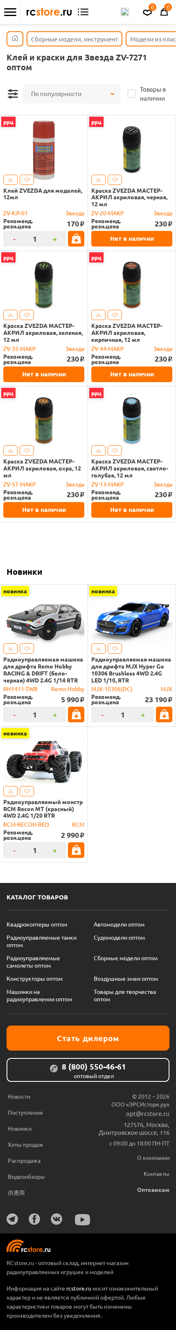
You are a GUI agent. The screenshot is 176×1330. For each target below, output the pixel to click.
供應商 (16, 1192)
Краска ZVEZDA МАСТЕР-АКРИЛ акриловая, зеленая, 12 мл (43, 332)
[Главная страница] (15, 38)
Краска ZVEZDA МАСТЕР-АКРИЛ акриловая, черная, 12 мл (129, 197)
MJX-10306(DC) (112, 688)
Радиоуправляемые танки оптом (42, 941)
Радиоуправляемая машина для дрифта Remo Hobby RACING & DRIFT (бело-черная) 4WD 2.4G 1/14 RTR (43, 669)
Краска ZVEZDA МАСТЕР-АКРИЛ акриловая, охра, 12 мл (42, 468)
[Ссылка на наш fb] (34, 1219)
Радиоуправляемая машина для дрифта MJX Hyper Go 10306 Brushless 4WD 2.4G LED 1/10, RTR (131, 669)
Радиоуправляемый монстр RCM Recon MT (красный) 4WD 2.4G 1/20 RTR (43, 808)
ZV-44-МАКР (107, 348)
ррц (8, 121)
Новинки (24, 571)
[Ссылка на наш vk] (56, 1219)
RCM (78, 824)
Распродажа (24, 1160)
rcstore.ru (79, 1288)
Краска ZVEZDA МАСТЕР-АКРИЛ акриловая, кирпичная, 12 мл (126, 332)
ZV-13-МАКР (107, 484)
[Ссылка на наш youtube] (83, 1220)
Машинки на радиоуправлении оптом (39, 995)
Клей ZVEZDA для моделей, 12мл (42, 194)
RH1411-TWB (20, 688)
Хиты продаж (25, 1144)
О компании (153, 1157)
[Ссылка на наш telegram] (12, 1219)
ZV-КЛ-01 (15, 213)
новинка (15, 591)
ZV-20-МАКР (107, 213)
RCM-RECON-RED (26, 824)
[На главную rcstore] (49, 12)
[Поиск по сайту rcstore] (125, 12)
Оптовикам (153, 1189)
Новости (19, 1096)
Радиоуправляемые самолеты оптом (33, 961)
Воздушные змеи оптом (126, 978)
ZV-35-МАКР (19, 348)
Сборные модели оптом (126, 957)
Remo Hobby (67, 688)
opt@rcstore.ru (147, 1113)
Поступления (25, 1112)
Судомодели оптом (119, 937)
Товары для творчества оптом (125, 995)
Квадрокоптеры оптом (37, 924)
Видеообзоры (26, 1176)
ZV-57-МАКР (19, 484)
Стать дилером (88, 1038)
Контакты (156, 1173)
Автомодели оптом (119, 924)
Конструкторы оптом (35, 978)
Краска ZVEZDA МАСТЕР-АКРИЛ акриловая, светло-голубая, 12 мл (129, 468)
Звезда (74, 213)
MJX (166, 688)
